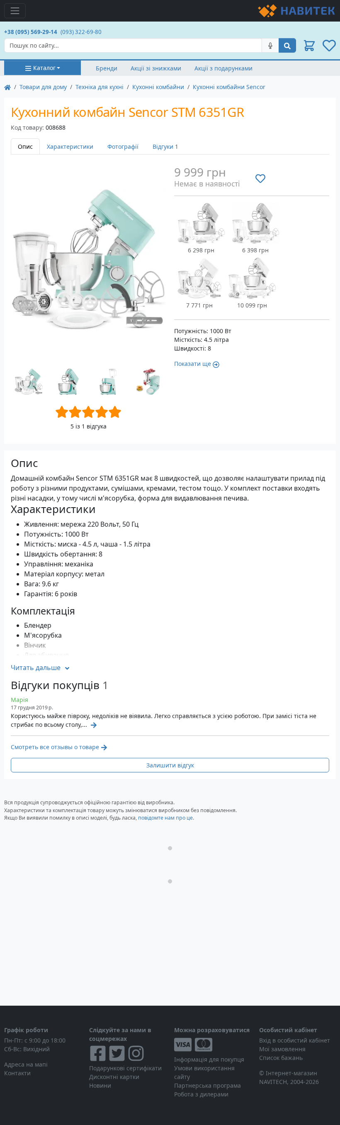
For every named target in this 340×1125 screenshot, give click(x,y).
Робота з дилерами (201, 1094)
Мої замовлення (282, 1049)
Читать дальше (36, 667)
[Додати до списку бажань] (260, 178)
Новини (100, 1085)
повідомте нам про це (165, 817)
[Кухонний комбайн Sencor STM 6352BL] (255, 223)
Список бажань (281, 1058)
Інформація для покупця (209, 1059)
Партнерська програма (207, 1085)
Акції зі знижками (156, 68)
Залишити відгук (170, 765)
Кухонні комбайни (158, 87)
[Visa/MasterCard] (212, 1044)
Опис (25, 146)
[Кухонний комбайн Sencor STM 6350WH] (252, 278)
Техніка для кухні (99, 87)
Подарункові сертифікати (125, 1068)
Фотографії (122, 146)
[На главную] (7, 87)
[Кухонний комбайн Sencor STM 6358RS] (201, 223)
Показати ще (192, 364)
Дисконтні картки (114, 1077)
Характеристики (70, 146)
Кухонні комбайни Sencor (229, 87)
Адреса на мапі (26, 1064)
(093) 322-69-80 (81, 32)
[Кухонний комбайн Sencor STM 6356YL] (199, 278)
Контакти (17, 1073)
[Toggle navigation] (15, 10)
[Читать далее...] (93, 724)
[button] (309, 45)
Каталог (44, 68)
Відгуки (165, 146)
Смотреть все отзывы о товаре (55, 747)
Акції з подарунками (223, 68)
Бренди (106, 68)
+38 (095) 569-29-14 (30, 32)
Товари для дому (43, 87)
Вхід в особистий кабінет (294, 1040)
